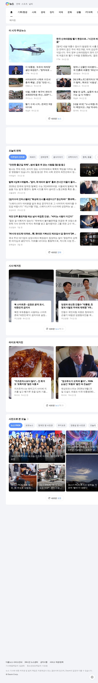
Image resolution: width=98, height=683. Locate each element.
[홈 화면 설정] (92, 677)
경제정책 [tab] (44, 157)
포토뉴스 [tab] (29, 425)
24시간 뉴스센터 (31, 662)
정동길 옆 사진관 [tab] (78, 425)
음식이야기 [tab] (58, 157)
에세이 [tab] (32, 157)
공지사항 (43, 662)
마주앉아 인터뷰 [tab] (18, 157)
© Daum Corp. (12, 674)
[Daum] (7, 4)
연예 (18, 4)
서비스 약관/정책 (56, 662)
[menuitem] (11, 12)
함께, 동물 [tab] (87, 157)
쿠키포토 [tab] (61, 425)
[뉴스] (11, 4)
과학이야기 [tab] (73, 157)
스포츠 (24, 4)
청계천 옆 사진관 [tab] (45, 425)
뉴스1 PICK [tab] (15, 425)
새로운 (56, 118)
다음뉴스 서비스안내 (14, 662)
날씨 (31, 4)
